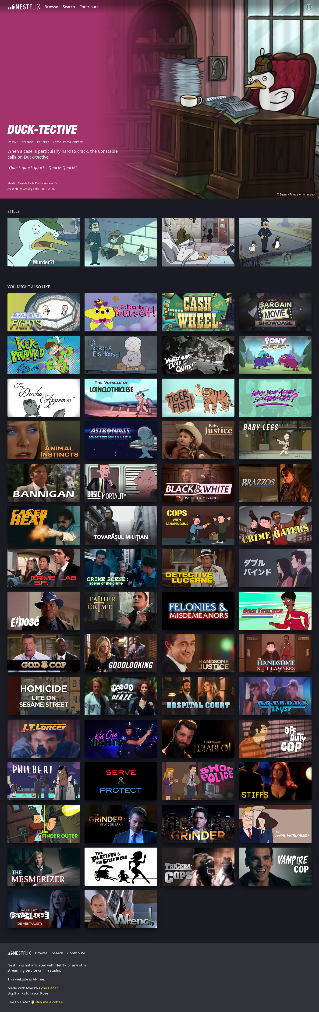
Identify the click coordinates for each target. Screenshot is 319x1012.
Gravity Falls (31, 189)
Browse (51, 6)
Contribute (89, 6)
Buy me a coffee (49, 1002)
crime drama (62, 142)
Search (69, 6)
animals (77, 142)
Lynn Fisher (48, 988)
